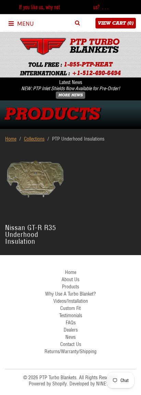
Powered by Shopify (48, 384)
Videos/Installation (70, 301)
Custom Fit (70, 308)
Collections (34, 139)
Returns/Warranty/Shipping (70, 351)
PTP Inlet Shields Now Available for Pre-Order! (76, 88)
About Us (70, 279)
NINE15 (103, 384)
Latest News (70, 82)
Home (10, 139)
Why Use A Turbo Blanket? (70, 294)
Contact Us (70, 344)
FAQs (71, 323)
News (70, 337)
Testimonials (70, 315)
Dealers (71, 330)
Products (70, 287)
